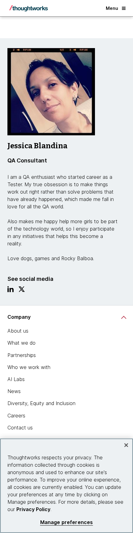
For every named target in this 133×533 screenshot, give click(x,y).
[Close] (126, 445)
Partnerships (21, 355)
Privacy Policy (33, 509)
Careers (16, 415)
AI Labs (16, 379)
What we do (21, 343)
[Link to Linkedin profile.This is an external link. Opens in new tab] (10, 290)
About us (17, 331)
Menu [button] (112, 8)
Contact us (20, 427)
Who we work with (28, 367)
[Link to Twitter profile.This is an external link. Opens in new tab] (22, 290)
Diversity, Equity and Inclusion (41, 403)
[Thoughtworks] (28, 8)
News (14, 391)
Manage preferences (66, 522)
